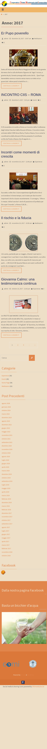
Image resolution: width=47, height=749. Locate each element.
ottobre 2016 (6, 550)
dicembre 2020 (7, 441)
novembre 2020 (7, 444)
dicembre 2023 (7, 412)
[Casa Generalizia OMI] (33, 662)
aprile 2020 (5, 462)
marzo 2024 (6, 409)
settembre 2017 (7, 519)
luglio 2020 (5, 455)
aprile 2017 (5, 536)
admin (6, 38)
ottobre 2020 (6, 448)
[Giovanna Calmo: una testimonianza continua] (23, 299)
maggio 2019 (6, 483)
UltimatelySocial (38, 681)
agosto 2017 (6, 522)
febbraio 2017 (6, 543)
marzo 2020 (6, 465)
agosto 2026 (6, 398)
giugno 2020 (6, 458)
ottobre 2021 (6, 434)
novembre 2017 (7, 512)
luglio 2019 (5, 480)
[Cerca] (32, 353)
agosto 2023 (6, 416)
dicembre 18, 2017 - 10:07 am (21, 38)
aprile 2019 (5, 487)
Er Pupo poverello (15, 33)
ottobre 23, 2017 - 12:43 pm (21, 284)
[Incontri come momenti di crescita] (23, 178)
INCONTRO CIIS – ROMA (21, 93)
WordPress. (30, 670)
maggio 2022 (6, 426)
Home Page (5, 377)
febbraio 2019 (6, 494)
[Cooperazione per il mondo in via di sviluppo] (11, 661)
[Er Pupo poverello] (23, 56)
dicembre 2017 (7, 508)
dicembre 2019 (7, 469)
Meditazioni (38, 38)
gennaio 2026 (6, 402)
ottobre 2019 (6, 473)
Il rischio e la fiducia (16, 215)
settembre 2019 (7, 476)
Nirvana (23, 670)
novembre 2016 (7, 547)
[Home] (2, 14)
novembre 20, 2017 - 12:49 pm (22, 160)
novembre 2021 (7, 430)
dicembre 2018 (7, 497)
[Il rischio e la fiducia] (23, 238)
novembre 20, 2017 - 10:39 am (22, 220)
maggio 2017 (6, 533)
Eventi (35, 99)
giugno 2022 (6, 423)
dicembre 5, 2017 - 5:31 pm (21, 99)
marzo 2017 (6, 540)
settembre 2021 (7, 437)
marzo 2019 (6, 490)
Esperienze (38, 160)
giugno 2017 (6, 529)
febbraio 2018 (6, 504)
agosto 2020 (6, 451)
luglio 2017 (5, 526)
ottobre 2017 (6, 515)
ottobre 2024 (6, 405)
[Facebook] (22, 677)
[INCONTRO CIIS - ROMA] (23, 113)
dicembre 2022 (7, 419)
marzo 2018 (6, 501)
